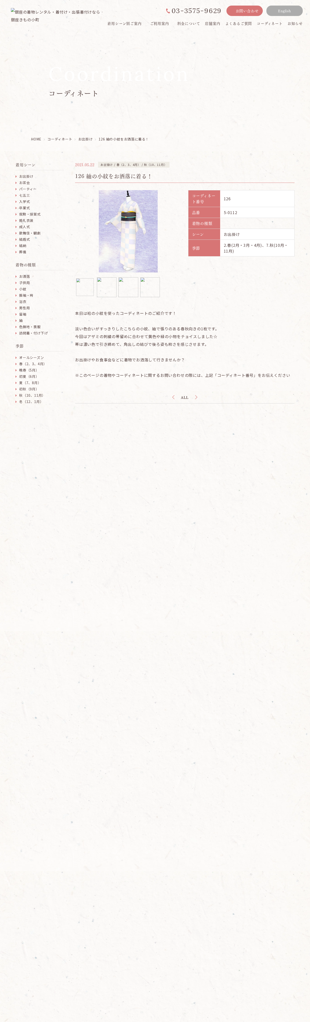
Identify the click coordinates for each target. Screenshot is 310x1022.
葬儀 (22, 251)
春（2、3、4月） (33, 363)
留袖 (22, 314)
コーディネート (270, 23)
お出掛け (26, 176)
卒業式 (24, 207)
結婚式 (24, 239)
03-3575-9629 (196, 11)
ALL (185, 397)
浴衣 (22, 301)
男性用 (24, 307)
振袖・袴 (26, 295)
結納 (22, 245)
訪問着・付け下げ (33, 333)
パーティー (28, 188)
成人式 (24, 226)
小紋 (22, 288)
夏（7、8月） (30, 382)
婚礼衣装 (26, 220)
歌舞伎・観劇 (30, 233)
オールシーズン (31, 357)
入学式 (24, 201)
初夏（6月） (29, 376)
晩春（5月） (29, 370)
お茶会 (24, 182)
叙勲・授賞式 (30, 214)
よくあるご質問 (238, 23)
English (284, 11)
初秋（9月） (29, 389)
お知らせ (295, 23)
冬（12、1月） (31, 401)
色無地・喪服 (30, 326)
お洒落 (24, 276)
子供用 (24, 282)
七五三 (24, 195)
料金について (188, 23)
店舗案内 (212, 23)
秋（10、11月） (32, 395)
